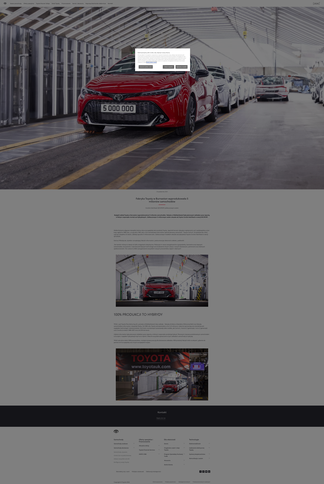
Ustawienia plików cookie (145, 66)
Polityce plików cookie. (151, 62)
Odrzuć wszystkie (168, 66)
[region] (162, 59)
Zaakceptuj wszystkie (181, 66)
